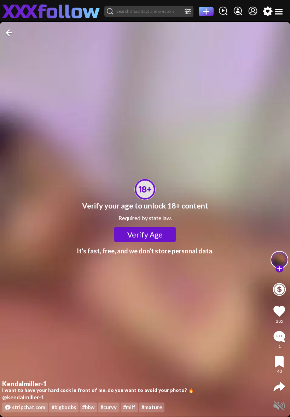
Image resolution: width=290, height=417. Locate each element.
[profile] (279, 260)
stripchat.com (28, 407)
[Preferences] (267, 11)
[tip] (279, 289)
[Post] (206, 11)
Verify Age (145, 234)
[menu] (278, 11)
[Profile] (253, 11)
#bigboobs (64, 407)
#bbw (88, 407)
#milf (129, 407)
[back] (9, 32)
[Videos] (223, 11)
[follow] (279, 269)
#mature (151, 407)
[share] (279, 386)
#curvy (108, 407)
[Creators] (238, 11)
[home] (51, 11)
